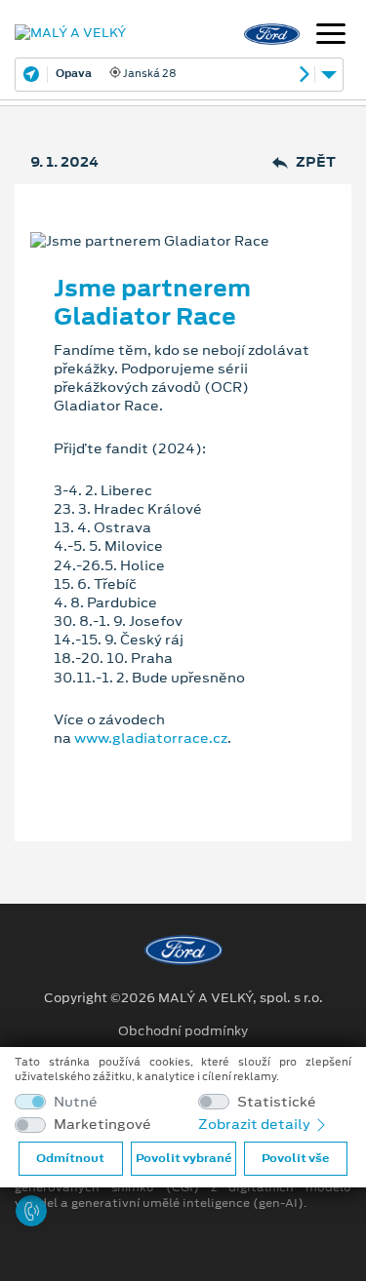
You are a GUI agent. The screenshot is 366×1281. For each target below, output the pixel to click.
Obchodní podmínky (183, 1031)
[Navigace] (330, 36)
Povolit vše (295, 1158)
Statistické (276, 1102)
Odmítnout (70, 1158)
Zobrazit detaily (255, 1124)
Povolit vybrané (183, 1158)
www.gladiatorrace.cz (150, 738)
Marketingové (102, 1124)
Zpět (316, 162)
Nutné (76, 1102)
